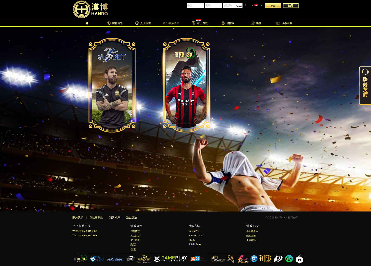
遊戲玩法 (131, 217)
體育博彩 (135, 231)
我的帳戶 (115, 217)
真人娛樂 (135, 235)
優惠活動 (251, 240)
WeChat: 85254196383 (84, 231)
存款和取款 (96, 217)
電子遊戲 (135, 240)
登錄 (273, 5)
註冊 (290, 5)
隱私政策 (251, 235)
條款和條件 (252, 231)
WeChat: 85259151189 (84, 235)
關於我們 (78, 217)
